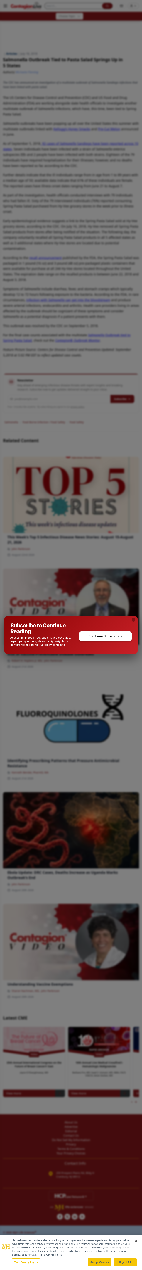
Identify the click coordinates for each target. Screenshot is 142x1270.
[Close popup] (133, 620)
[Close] (136, 1241)
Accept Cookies (99, 1262)
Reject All (125, 1262)
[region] (71, 1252)
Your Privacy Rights (26, 1262)
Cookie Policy (54, 1254)
